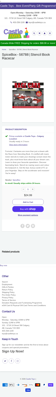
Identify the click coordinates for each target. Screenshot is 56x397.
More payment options (28, 215)
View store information (18, 145)
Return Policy (7, 290)
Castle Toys (30, 379)
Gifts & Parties (8, 287)
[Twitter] (5, 361)
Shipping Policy (8, 292)
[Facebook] (11, 361)
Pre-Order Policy (9, 295)
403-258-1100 (18, 22)
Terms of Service (9, 300)
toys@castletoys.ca (37, 22)
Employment (7, 284)
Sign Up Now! (13, 351)
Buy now (3, 265)
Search (5, 282)
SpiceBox (16, 180)
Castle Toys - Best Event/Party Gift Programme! (28, 5)
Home (4, 49)
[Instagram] (17, 361)
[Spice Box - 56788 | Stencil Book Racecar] (28, 95)
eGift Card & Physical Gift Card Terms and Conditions (24, 305)
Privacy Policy (7, 297)
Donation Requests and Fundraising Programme (22, 303)
